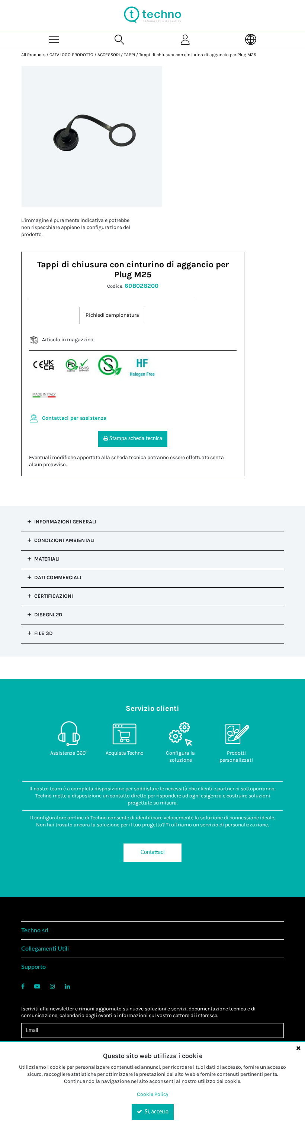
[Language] (250, 39)
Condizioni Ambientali (64, 540)
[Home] (152, 15)
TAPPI (129, 54)
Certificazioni (53, 596)
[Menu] (54, 39)
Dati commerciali (57, 577)
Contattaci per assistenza (74, 418)
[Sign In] (185, 39)
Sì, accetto (155, 1112)
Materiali (47, 559)
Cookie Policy (152, 1094)
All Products (33, 54)
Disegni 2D (48, 615)
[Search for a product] (119, 39)
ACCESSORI (108, 54)
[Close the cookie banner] (298, 1047)
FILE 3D (43, 633)
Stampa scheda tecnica (135, 438)
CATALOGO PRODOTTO (71, 54)
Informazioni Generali (65, 522)
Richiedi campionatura (112, 315)
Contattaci (152, 852)
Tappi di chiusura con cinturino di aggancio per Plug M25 (197, 54)
